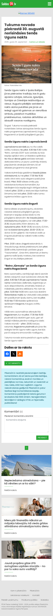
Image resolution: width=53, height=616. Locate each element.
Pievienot (42, 437)
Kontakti (36, 595)
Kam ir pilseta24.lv (18, 590)
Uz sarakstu (14, 363)
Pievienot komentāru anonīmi (18, 416)
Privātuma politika (29, 600)
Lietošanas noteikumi (19, 595)
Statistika (45, 600)
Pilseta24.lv (34, 590)
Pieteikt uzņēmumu (9, 600)
